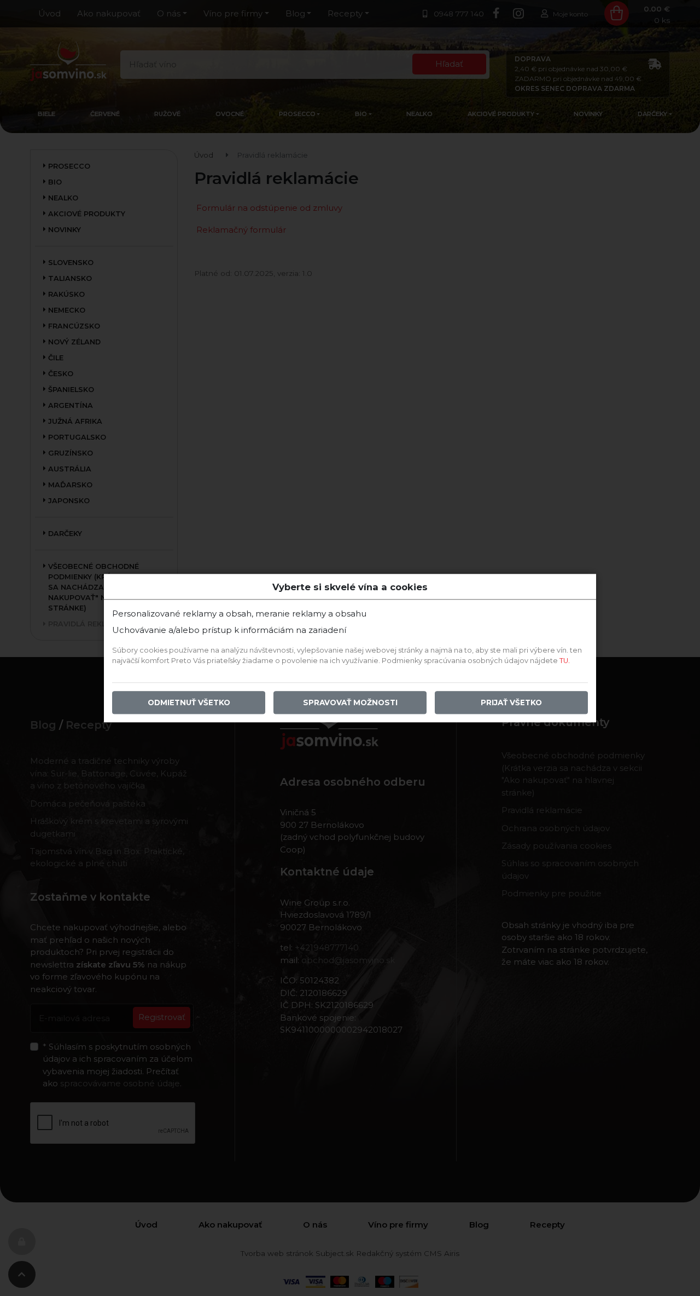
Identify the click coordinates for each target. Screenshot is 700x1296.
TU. (564, 660)
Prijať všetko (511, 702)
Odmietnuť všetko (189, 702)
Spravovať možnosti (350, 702)
